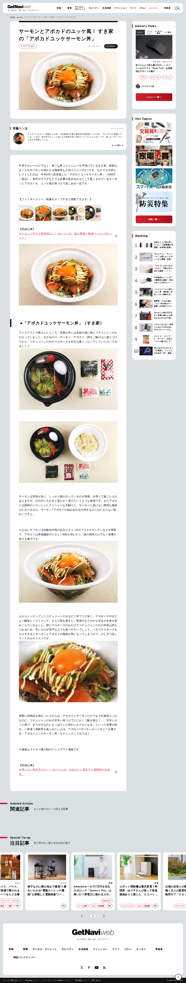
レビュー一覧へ (154, 97)
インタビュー (149, 32)
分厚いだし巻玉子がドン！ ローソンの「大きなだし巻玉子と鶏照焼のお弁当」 (64, 772)
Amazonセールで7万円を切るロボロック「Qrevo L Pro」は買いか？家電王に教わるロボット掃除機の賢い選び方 (93, 890)
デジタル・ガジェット (80, 8)
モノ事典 (168, 32)
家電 (69, 8)
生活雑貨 (106, 8)
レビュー (140, 32)
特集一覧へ (154, 219)
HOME (12, 17)
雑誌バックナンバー (24, 957)
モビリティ (94, 8)
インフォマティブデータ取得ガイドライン (56, 980)
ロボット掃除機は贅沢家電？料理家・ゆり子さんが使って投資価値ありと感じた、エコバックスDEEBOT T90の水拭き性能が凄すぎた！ (138, 890)
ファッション (120, 8)
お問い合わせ (96, 980)
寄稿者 (167, 8)
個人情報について (31, 980)
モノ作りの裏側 (158, 32)
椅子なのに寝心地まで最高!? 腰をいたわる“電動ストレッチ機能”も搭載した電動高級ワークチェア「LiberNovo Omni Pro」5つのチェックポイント (47, 890)
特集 (59, 8)
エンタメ (153, 8)
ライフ (133, 8)
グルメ (143, 8)
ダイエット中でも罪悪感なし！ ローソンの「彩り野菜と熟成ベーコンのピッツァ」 (66, 236)
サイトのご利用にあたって (12, 980)
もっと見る (118, 145)
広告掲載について (81, 980)
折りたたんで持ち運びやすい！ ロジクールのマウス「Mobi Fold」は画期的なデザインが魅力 (154, 68)
